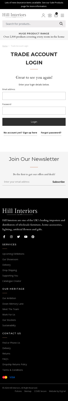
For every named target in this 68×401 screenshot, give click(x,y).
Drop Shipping (9, 270)
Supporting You (10, 275)
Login (34, 121)
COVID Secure (40, 391)
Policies (18, 391)
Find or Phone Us (11, 342)
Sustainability (9, 325)
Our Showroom (10, 259)
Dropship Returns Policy (14, 364)
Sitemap (27, 391)
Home (5, 46)
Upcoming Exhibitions (13, 253)
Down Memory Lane (13, 303)
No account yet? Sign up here (20, 132)
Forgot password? (51, 132)
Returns (6, 353)
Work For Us (8, 314)
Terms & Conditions (12, 369)
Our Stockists (9, 319)
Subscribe (59, 182)
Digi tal (62, 391)
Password (6, 104)
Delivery (6, 264)
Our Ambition (9, 298)
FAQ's (5, 358)
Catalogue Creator (11, 280)
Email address (8, 89)
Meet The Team (10, 309)
